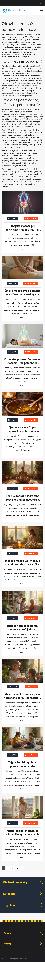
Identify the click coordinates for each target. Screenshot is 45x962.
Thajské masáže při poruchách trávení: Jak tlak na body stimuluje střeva (22, 228)
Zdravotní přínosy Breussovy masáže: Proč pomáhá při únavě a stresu (22, 361)
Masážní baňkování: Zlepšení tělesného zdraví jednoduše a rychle (22, 696)
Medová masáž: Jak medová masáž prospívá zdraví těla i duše (22, 563)
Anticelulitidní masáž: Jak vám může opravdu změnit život (22, 833)
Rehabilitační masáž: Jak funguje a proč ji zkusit (22, 627)
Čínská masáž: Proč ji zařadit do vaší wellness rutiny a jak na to (22, 293)
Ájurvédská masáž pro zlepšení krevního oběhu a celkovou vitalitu (22, 429)
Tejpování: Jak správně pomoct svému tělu (22, 764)
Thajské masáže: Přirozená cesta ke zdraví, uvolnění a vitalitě (22, 498)
